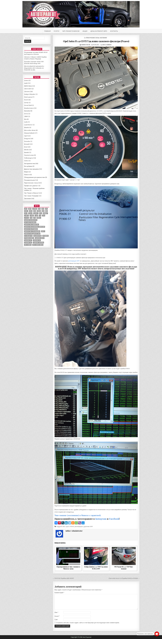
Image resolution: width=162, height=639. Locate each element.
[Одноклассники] (72, 522)
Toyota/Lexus (29, 155)
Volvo (26, 161)
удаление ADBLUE (39, 238)
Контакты (114, 31)
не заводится (28, 236)
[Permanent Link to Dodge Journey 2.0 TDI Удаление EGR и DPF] (96, 556)
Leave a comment (107, 45)
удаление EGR (36, 240)
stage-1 (26, 215)
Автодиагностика (29, 163)
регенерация (79, 526)
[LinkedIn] (66, 522)
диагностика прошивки (31, 229)
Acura (26, 80)
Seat (25, 147)
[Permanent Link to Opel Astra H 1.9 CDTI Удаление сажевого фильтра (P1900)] (96, 78)
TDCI (36, 215)
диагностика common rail (31, 224)
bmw (30, 209)
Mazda (26, 127)
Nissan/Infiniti (29, 133)
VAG (31, 218)
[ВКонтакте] (56, 522)
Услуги (56, 31)
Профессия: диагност (31, 186)
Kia (25, 119)
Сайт (56, 619)
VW (34, 218)
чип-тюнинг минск (38, 245)
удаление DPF (88, 526)
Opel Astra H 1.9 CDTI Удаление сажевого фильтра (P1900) (96, 41)
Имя (56, 612)
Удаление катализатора (31, 220)
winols (39, 218)
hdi (34, 211)
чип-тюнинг (28, 245)
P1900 (72, 526)
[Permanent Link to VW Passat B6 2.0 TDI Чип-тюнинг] (124, 556)
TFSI (44, 215)
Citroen (27, 91)
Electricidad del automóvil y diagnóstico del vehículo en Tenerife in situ (34, 68)
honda (38, 211)
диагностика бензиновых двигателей (35, 227)
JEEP (26, 116)
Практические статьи (92, 38)
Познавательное (29, 180)
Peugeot (27, 138)
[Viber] (79, 522)
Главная (47, 31)
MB (46, 211)
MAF (43, 211)
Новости (27, 174)
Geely (26, 102)
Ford (26, 100)
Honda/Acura (28, 108)
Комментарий (59, 592)
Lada (26, 122)
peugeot (36, 213)
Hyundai (27, 111)
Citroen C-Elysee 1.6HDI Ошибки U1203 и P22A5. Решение (35, 58)
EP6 (46, 209)
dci (39, 209)
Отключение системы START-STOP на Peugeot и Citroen (36, 53)
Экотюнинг (103, 38)
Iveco (26, 114)
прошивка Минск (29, 238)
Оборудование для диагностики (34, 177)
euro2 (26, 211)
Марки (26, 172)
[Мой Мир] (83, 522)
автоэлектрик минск (30, 222)
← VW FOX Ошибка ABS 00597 (63, 578)
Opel (67, 526)
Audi (25, 83)
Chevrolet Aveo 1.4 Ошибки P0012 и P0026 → (124, 578)
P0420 (30, 213)
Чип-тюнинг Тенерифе (31, 196)
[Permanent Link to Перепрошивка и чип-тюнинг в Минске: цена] (68, 556)
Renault (27, 144)
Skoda (26, 150)
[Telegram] (69, 522)
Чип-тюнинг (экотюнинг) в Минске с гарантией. (78, 515)
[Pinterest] (59, 522)
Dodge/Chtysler (29, 94)
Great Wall (28, 105)
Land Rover (28, 125)
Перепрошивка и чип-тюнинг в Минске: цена (68, 568)
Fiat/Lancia (28, 97)
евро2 (43, 231)
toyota (26, 218)
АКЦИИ (84, 31)
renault (45, 213)
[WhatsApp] (76, 522)
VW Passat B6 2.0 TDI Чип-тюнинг (123, 568)
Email (57, 616)
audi (26, 209)
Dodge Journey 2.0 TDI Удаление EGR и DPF (96, 568)
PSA (41, 213)
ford (31, 211)
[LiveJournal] (62, 522)
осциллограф (37, 236)
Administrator (85, 45)
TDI (40, 215)
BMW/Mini (28, 86)
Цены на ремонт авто (98, 31)
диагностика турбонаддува (32, 231)
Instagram (100, 518)
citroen (35, 209)
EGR (43, 209)
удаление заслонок (38, 242)
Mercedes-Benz (29, 130)
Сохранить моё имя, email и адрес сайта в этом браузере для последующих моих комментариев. (87, 623)
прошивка (45, 236)
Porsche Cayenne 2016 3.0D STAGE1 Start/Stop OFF (34, 62)
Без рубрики (28, 166)
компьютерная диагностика (32, 233)
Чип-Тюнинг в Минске (71, 31)
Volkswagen (28, 158)
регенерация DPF (74, 261)
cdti (63, 526)
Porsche (27, 141)
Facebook (114, 518)
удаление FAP (28, 242)
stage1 (31, 215)
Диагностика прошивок (31, 169)
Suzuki (26, 152)
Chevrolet (27, 89)
